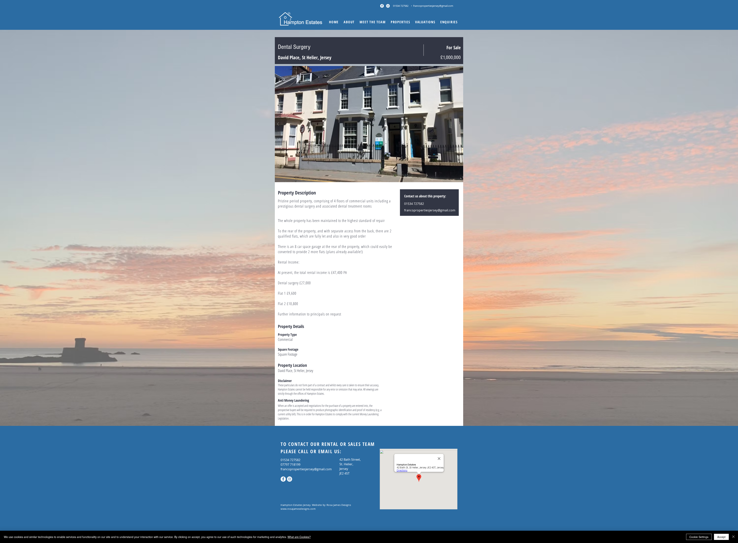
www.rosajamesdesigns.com (298, 508)
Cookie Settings (698, 537)
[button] (400, 22)
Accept (721, 537)
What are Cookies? (299, 537)
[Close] (733, 537)
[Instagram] (388, 6)
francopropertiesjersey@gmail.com (433, 6)
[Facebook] (382, 6)
